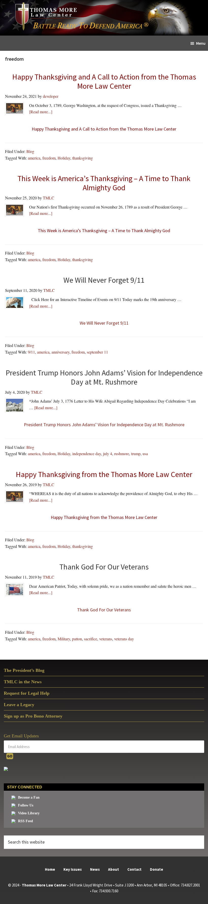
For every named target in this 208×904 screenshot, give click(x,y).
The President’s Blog (24, 670)
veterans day (124, 638)
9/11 (31, 352)
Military (64, 638)
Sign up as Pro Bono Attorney (33, 716)
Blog (30, 151)
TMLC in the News (23, 681)
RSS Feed (25, 821)
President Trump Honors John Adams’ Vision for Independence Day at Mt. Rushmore (104, 424)
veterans (105, 638)
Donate (156, 869)
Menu (200, 43)
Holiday (64, 158)
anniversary (60, 352)
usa (145, 453)
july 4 (107, 453)
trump (136, 453)
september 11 (97, 352)
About (113, 869)
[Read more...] (40, 111)
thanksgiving (82, 158)
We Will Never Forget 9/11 (104, 323)
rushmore (121, 453)
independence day (86, 453)
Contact (134, 869)
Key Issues (72, 869)
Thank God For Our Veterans (104, 610)
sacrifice (90, 638)
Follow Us (25, 805)
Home (50, 869)
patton (77, 638)
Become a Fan (29, 797)
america (34, 158)
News (95, 869)
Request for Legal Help (26, 693)
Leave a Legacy (19, 704)
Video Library (29, 813)
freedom (49, 158)
